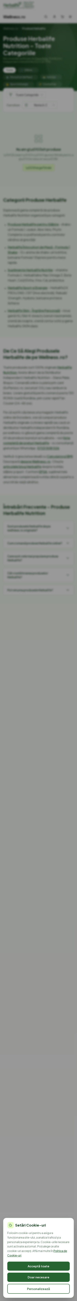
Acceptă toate (38, 1266)
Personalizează (38, 1289)
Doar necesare (38, 1277)
